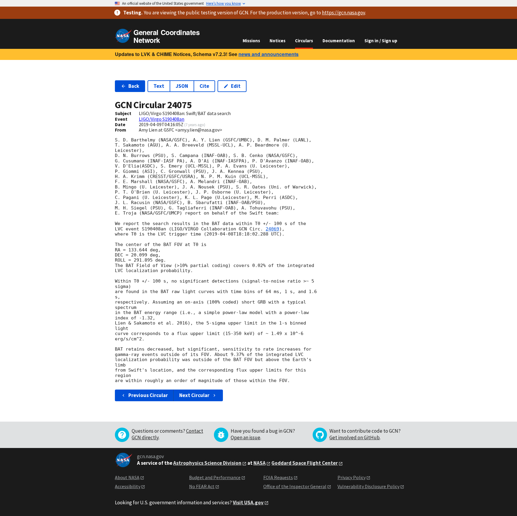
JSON (182, 86)
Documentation (339, 40)
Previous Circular (148, 395)
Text (158, 86)
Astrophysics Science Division (207, 463)
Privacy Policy (351, 477)
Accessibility (127, 486)
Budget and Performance (215, 477)
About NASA (127, 477)
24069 (272, 229)
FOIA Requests (278, 477)
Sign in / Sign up (380, 40)
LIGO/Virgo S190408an (161, 119)
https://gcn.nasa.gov (343, 12)
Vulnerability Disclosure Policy (368, 486)
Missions (251, 40)
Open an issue (245, 437)
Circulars (304, 40)
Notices (277, 40)
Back (133, 86)
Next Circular (194, 395)
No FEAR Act (202, 486)
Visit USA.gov (248, 502)
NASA (259, 463)
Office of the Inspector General (294, 486)
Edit (236, 86)
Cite (204, 86)
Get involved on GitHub (354, 437)
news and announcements (268, 54)
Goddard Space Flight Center (304, 463)
